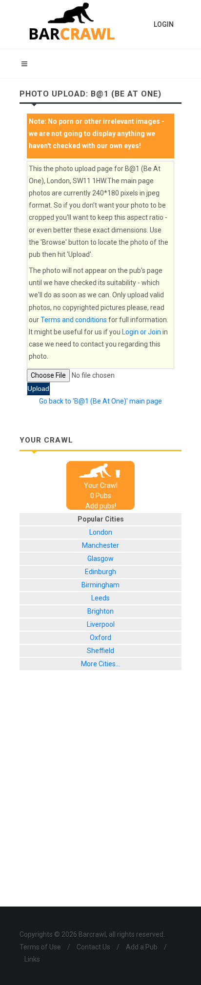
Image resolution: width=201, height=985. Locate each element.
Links (32, 959)
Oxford (100, 637)
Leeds (100, 598)
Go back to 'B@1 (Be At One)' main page (100, 401)
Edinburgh (100, 572)
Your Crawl (101, 485)
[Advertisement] (100, 795)
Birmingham (100, 585)
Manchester (100, 545)
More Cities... (100, 664)
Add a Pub (142, 947)
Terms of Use (40, 947)
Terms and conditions (73, 320)
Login (164, 24)
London (100, 532)
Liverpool (101, 624)
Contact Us (93, 947)
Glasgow (100, 558)
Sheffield (100, 651)
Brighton (100, 611)
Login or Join (141, 332)
